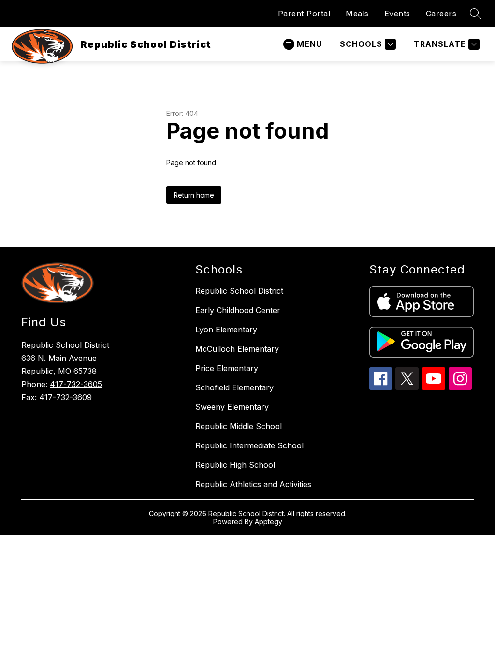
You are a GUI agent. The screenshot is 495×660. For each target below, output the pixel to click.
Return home (194, 195)
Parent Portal (304, 13)
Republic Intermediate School (249, 445)
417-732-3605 (76, 384)
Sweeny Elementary (232, 407)
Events (397, 13)
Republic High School (235, 465)
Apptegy (268, 521)
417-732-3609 (65, 397)
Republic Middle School (238, 426)
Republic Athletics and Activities (253, 484)
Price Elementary (226, 368)
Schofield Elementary (234, 387)
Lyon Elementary (226, 329)
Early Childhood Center (237, 310)
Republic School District (239, 291)
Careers (441, 13)
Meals (357, 13)
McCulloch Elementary (237, 349)
